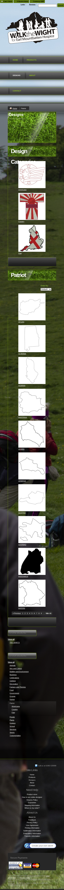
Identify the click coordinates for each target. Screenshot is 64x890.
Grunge (12, 696)
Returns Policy (32, 800)
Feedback (32, 820)
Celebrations (14, 678)
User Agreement (32, 825)
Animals (13, 665)
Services (13, 729)
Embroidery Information (32, 833)
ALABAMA (22, 354)
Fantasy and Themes (18, 687)
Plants (12, 720)
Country (21, 221)
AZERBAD (22, 545)
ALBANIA (21, 385)
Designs (16, 75)
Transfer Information (32, 836)
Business (13, 675)
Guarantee (32, 803)
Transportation (15, 735)
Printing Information (32, 828)
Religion (13, 723)
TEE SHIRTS (15, 642)
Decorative (14, 684)
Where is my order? (32, 808)
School (12, 726)
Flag (20, 253)
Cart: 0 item (7, 1)
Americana (22, 190)
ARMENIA (22, 481)
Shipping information (32, 805)
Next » (48, 613)
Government (14, 693)
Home (15, 60)
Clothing (13, 681)
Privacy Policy (32, 822)
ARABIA (21, 449)
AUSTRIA (22, 513)
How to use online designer (32, 797)
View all (11, 639)
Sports (12, 732)
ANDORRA (22, 417)
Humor (12, 699)
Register (32, 4)
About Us (32, 817)
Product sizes (32, 794)
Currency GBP (38, 1)
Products (31, 60)
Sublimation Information (32, 831)
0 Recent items (22, 1)
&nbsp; (32, 174)
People (12, 717)
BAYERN (21, 608)
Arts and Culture (16, 668)
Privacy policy (25, 878)
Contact (17, 91)
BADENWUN (23, 576)
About (32, 75)
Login (23, 4)
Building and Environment (19, 672)
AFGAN (21, 322)
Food (12, 690)
